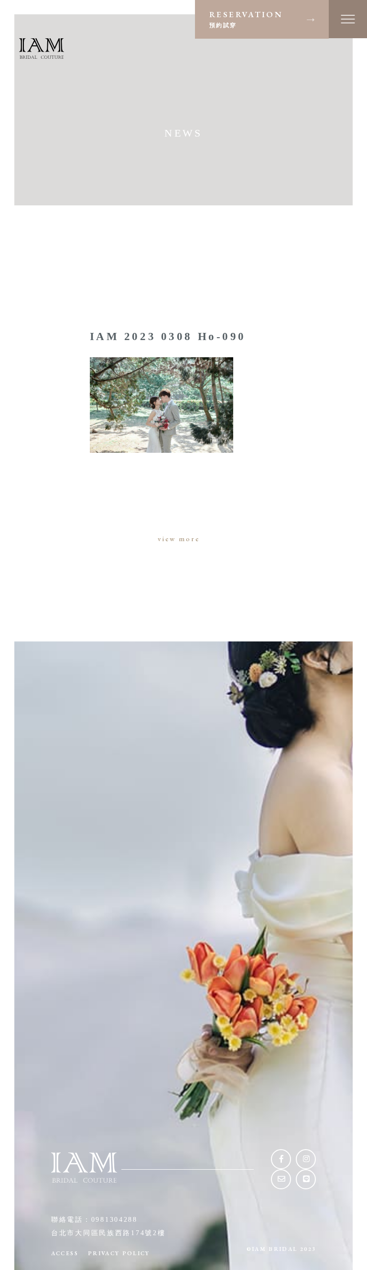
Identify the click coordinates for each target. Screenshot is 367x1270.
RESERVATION (246, 19)
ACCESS (64, 1253)
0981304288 (114, 1219)
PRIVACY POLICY (119, 1253)
